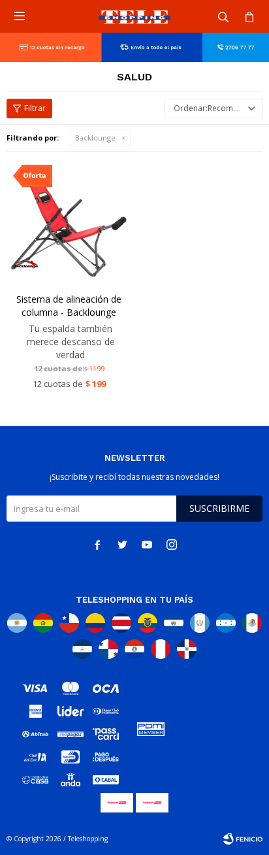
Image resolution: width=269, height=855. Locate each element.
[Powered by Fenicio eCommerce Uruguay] (242, 838)
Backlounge (95, 137)
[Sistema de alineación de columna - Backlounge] (69, 220)
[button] (223, 16)
